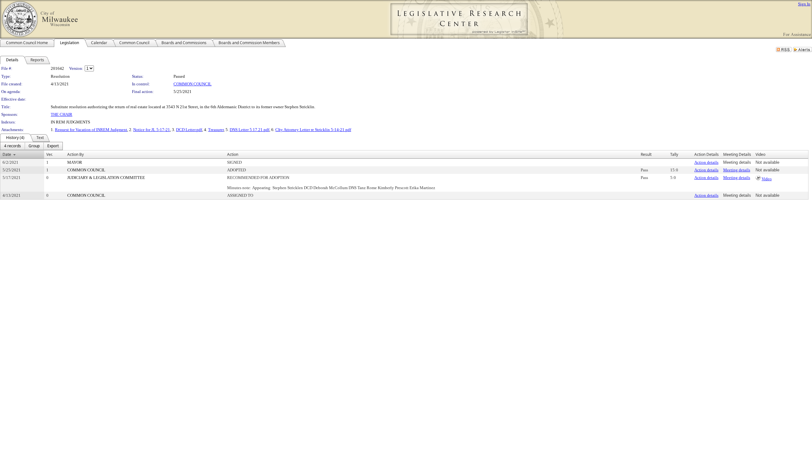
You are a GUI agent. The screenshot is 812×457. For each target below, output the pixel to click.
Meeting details (736, 170)
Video (767, 178)
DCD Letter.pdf (189, 129)
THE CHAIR (61, 114)
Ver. (49, 154)
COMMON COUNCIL (193, 84)
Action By (75, 154)
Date (7, 154)
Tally (674, 154)
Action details (706, 162)
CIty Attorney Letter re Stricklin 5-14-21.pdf (313, 129)
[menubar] (31, 146)
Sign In (804, 4)
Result (646, 154)
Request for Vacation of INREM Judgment (91, 129)
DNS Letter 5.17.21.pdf (249, 129)
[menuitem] (12, 146)
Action (232, 154)
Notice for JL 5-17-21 (151, 129)
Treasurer (216, 129)
